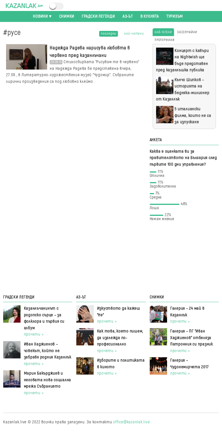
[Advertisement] (184, 257)
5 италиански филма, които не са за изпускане (193, 115)
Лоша (169, 207)
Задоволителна (163, 185)
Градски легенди (98, 16)
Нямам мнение (162, 218)
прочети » (34, 334)
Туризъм (174, 16)
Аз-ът (128, 16)
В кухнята (149, 16)
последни (108, 33)
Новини (40, 16)
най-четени (134, 33)
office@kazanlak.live (131, 422)
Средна (156, 196)
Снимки (67, 16)
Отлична (157, 174)
